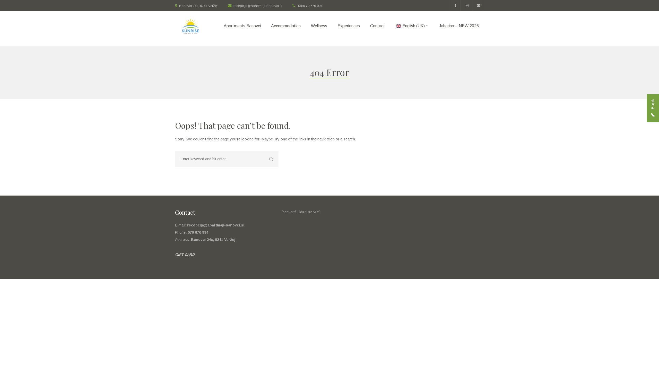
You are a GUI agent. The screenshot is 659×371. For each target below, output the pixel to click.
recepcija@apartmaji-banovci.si (257, 6)
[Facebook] (455, 5)
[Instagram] (467, 5)
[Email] (478, 5)
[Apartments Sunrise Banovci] (190, 28)
